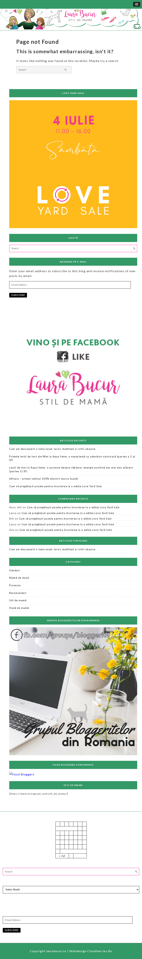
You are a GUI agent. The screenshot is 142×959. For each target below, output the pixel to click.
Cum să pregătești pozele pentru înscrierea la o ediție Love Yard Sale (55, 486)
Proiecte (15, 585)
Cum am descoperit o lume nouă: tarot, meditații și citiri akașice (52, 448)
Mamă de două (19, 577)
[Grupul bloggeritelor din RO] (73, 754)
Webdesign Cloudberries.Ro (90, 951)
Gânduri (14, 570)
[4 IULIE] (73, 227)
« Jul (62, 855)
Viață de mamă (19, 607)
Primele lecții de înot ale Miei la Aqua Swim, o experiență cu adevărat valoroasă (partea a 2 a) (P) (72, 458)
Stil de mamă (17, 600)
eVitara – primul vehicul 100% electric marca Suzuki (43, 478)
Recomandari (18, 592)
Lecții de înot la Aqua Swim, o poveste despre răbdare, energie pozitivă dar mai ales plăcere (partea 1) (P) (71, 469)
